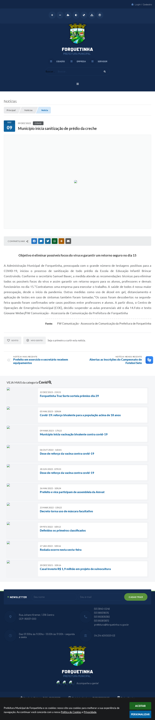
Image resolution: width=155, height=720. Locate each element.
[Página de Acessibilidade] (99, 15)
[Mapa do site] (91, 15)
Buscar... (50, 71)
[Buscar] (104, 71)
